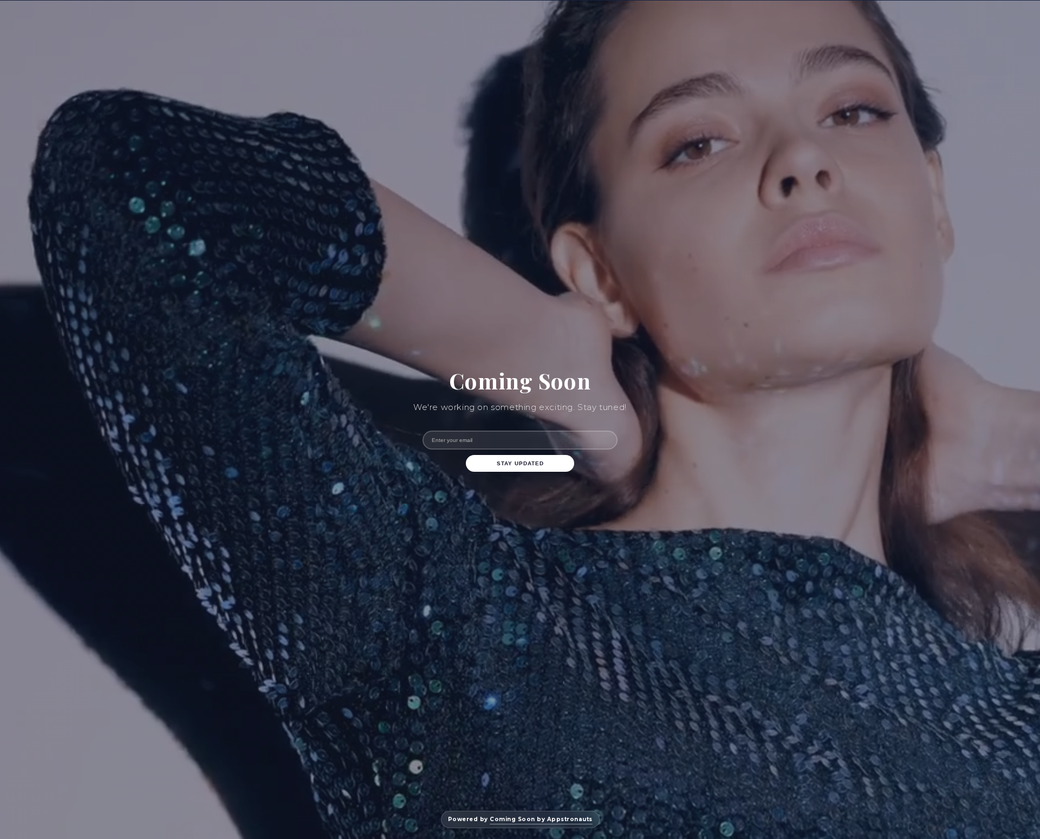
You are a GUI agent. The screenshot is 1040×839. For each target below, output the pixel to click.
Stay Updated (520, 463)
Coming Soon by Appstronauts (541, 819)
